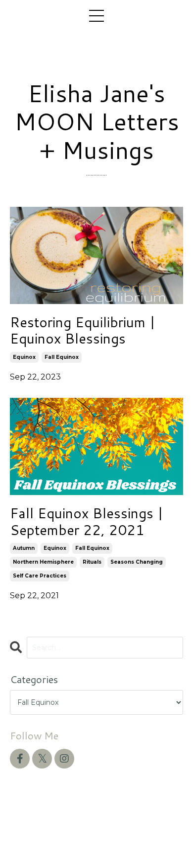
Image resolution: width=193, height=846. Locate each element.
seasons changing (136, 562)
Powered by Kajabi (96, 820)
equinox (24, 357)
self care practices (39, 576)
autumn (24, 548)
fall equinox (62, 357)
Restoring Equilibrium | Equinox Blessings (82, 330)
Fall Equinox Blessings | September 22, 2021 (86, 521)
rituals (92, 562)
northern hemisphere (43, 562)
